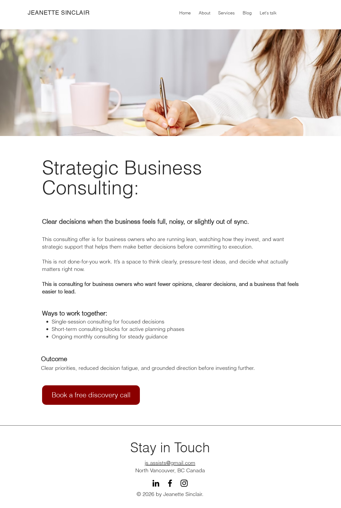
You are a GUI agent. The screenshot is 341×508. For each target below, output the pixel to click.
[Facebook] (170, 483)
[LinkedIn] (156, 483)
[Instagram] (184, 483)
